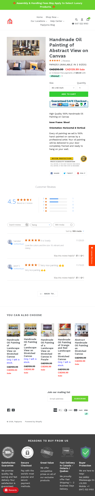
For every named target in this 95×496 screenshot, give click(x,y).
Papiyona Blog (47, 25)
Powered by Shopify (33, 422)
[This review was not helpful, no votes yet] (81, 255)
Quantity (81, 83)
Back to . (49, 294)
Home (40, 17)
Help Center (57, 21)
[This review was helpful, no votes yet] (77, 255)
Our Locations (39, 21)
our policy (84, 477)
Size (51, 83)
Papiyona (18, 422)
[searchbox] (15, 225)
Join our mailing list (59, 392)
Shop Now (53, 17)
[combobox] (41, 225)
